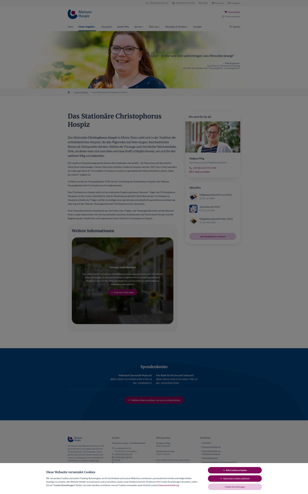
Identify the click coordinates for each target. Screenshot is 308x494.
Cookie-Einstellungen (235, 486)
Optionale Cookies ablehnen (236, 478)
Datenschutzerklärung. (169, 485)
